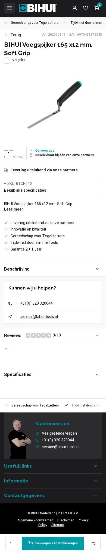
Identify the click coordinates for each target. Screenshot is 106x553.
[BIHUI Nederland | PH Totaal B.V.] (38, 8)
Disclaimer (65, 520)
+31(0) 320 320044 (36, 303)
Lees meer (13, 209)
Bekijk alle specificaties (25, 190)
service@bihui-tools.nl (39, 316)
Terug (16, 35)
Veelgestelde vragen (59, 433)
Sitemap (57, 525)
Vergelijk (18, 60)
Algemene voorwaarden (35, 520)
